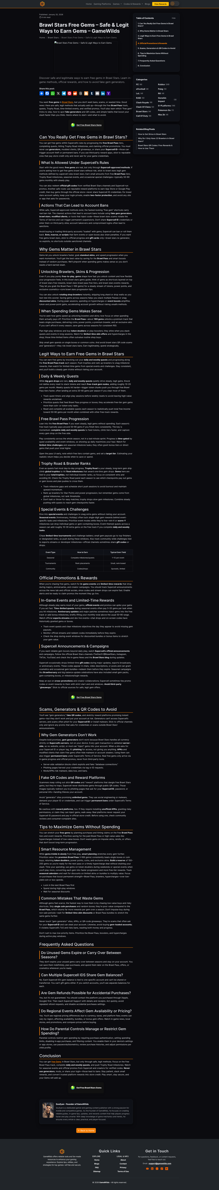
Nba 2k (163, 114)
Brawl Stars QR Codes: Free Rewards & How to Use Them (155, 146)
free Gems (56, 1061)
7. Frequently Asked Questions (151, 61)
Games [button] (116, 4)
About (123, 1160)
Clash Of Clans (145, 107)
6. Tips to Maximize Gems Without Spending (153, 54)
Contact (123, 1164)
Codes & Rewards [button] (132, 4)
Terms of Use (123, 1171)
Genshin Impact (167, 99)
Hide (174, 18)
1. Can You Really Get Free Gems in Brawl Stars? (156, 24)
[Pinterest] (166, 1168)
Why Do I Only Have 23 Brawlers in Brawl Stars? (156, 139)
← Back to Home (86, 1130)
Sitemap (96, 1171)
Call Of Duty (143, 116)
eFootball (142, 89)
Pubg (162, 89)
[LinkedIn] (152, 1168)
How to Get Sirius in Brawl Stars (152, 134)
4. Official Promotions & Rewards (152, 43)
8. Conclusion (144, 66)
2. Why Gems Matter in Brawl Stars (153, 31)
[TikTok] (161, 1168)
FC (139, 84)
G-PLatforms (166, 105)
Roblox (163, 84)
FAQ (97, 1167)
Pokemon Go (166, 110)
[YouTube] (147, 1168)
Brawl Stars (53, 37)
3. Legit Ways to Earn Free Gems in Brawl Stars (156, 37)
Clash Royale (144, 102)
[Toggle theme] (174, 3)
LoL (139, 93)
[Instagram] (157, 1168)
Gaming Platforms (102, 4)
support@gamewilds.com (160, 1163)
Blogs (147, 4)
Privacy (123, 1167)
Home (89, 4)
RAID (140, 98)
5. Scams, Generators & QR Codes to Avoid (156, 48)
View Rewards (160, 4)
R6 (161, 93)
